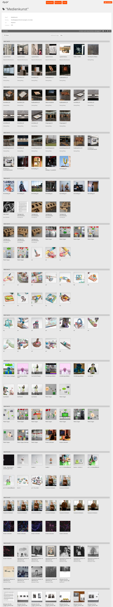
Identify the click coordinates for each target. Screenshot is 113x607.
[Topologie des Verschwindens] (22, 206)
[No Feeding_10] (36, 161)
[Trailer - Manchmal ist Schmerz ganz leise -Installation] (8, 459)
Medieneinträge (55, 35)
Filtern (7, 35)
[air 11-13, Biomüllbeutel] (65, 459)
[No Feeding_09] (65, 161)
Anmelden (108, 2)
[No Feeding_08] (22, 161)
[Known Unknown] (50, 435)
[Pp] (65, 277)
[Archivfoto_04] (22, 115)
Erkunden (50, 2)
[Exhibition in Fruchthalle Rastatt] (93, 140)
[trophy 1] (50, 459)
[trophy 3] (22, 459)
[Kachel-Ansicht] (103, 31)
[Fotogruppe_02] (50, 115)
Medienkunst (14, 17)
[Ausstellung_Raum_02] (8, 140)
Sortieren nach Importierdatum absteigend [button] (89, 31)
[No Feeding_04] (8, 186)
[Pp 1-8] (22, 480)
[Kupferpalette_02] (65, 70)
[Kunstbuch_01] (22, 70)
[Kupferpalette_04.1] (79, 140)
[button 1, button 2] (79, 459)
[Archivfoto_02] (93, 95)
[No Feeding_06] (36, 186)
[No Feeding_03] (22, 186)
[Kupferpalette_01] (50, 70)
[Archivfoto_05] (36, 115)
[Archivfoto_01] (79, 95)
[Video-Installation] (50, 95)
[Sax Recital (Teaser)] (36, 368)
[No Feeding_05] (93, 186)
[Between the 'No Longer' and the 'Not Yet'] (65, 571)
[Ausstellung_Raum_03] (65, 140)
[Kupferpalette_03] (36, 95)
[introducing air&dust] (50, 368)
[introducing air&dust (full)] (22, 368)
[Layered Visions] (8, 49)
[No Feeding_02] (50, 186)
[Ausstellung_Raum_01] (36, 140)
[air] (36, 252)
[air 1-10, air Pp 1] (36, 480)
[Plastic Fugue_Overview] (22, 435)
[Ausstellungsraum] (50, 140)
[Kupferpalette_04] (65, 95)
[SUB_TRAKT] (8, 206)
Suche (59, 2)
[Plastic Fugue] (50, 231)
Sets (61, 35)
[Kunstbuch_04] (22, 95)
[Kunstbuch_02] (36, 70)
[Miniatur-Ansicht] (110, 31)
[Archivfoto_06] (22, 140)
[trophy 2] (36, 459)
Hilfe (64, 2)
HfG (12, 25)
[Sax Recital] (93, 368)
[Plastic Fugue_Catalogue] (8, 368)
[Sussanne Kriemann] (50, 480)
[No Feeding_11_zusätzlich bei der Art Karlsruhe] (50, 161)
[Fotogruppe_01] (65, 115)
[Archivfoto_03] (8, 115)
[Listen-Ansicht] (107, 31)
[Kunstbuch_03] (8, 95)
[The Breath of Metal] (93, 49)
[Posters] (8, 70)
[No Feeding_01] (79, 186)
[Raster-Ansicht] (105, 31)
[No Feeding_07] (65, 186)
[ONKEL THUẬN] (79, 49)
